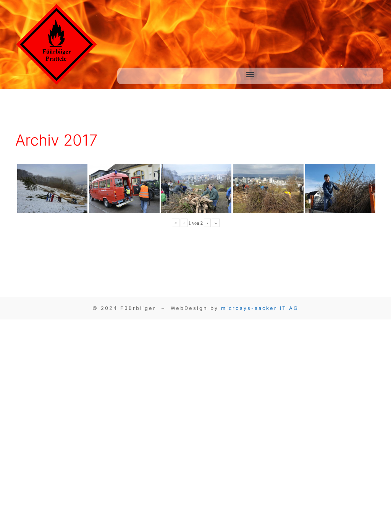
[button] (250, 74)
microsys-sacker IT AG (260, 308)
